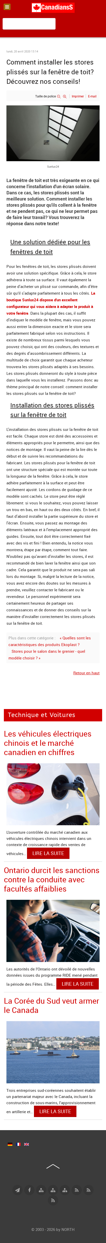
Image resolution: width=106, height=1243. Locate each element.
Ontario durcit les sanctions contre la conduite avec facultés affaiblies (52, 879)
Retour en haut (86, 672)
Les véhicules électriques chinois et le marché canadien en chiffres (48, 742)
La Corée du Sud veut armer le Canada (51, 1005)
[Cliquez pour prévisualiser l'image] (53, 132)
